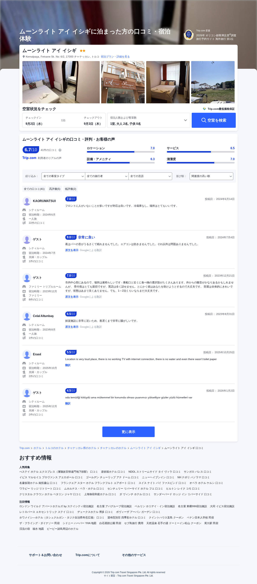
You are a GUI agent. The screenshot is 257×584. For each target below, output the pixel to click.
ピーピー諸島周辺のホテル (62, 528)
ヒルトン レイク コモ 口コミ (183, 488)
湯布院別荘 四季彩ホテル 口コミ (126, 517)
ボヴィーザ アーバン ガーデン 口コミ (138, 511)
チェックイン (33, 117)
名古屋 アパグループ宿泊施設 (114, 506)
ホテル (37, 447)
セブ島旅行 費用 (133, 523)
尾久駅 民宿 (211, 523)
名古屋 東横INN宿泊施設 (192, 506)
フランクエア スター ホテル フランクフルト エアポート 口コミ (98, 482)
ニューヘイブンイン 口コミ (158, 477)
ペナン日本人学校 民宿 (200, 517)
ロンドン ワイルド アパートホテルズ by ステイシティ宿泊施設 (56, 506)
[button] (231, 6)
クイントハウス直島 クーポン (166, 517)
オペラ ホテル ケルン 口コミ (206, 482)
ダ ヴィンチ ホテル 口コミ (135, 494)
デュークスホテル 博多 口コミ (95, 511)
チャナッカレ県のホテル (81, 447)
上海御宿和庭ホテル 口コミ (100, 494)
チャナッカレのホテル (113, 447)
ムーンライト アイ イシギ (145, 447)
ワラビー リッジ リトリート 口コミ (40, 488)
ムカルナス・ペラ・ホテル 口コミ (84, 488)
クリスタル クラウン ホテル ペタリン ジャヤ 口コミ (50, 494)
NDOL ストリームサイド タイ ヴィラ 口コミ (154, 471)
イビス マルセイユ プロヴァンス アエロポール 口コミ (51, 477)
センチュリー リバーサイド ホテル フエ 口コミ (135, 488)
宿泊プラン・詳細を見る (115, 56)
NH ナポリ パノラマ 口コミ (193, 477)
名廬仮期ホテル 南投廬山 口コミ (38, 482)
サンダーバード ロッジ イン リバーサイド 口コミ (183, 494)
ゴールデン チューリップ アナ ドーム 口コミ (112, 477)
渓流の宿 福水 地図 (31, 528)
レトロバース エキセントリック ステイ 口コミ (46, 511)
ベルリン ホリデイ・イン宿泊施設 (155, 506)
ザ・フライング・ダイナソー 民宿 (39, 523)
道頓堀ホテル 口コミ (113, 471)
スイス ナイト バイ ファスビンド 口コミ (162, 482)
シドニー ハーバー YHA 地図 (79, 523)
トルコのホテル (54, 447)
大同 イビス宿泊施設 (222, 506)
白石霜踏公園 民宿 (110, 523)
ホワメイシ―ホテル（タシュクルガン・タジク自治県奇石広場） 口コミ (61, 517)
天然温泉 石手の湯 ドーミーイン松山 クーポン (173, 523)
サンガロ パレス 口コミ (198, 471)
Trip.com (24, 447)
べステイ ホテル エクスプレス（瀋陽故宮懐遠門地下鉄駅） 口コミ (58, 471)
